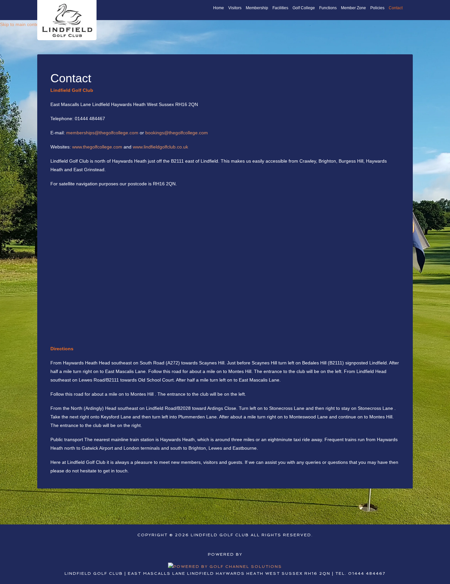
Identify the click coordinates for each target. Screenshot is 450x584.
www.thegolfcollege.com (97, 146)
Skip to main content (21, 24)
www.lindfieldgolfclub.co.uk (160, 146)
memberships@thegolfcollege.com (102, 132)
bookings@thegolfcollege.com (176, 132)
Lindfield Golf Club (67, 20)
